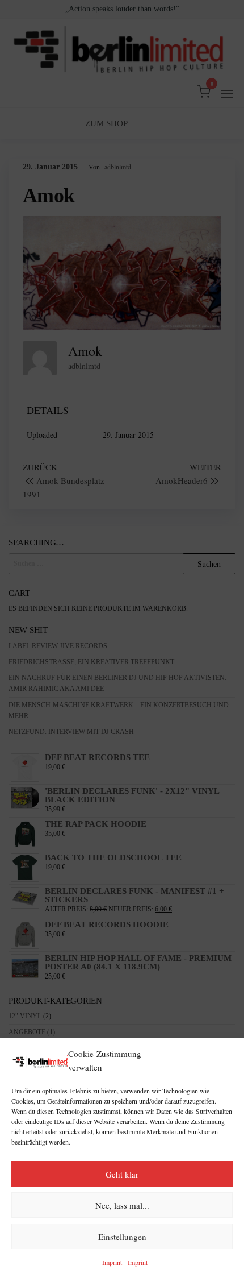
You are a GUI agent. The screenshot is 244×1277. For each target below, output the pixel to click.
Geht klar (122, 1174)
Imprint (112, 1262)
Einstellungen (122, 1236)
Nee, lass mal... (122, 1205)
